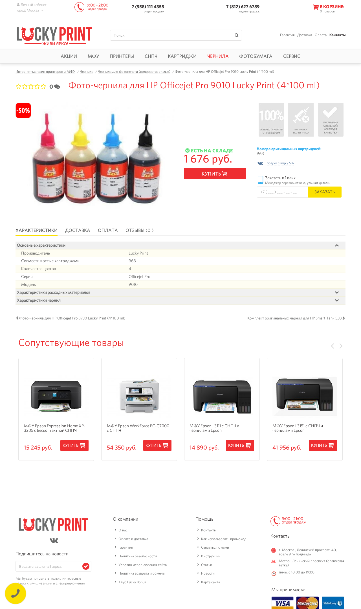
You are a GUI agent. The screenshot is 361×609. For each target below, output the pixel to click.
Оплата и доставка (133, 538)
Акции (69, 56)
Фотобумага (255, 56)
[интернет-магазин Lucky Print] (54, 35)
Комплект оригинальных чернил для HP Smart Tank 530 (294, 318)
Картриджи (182, 56)
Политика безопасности (137, 556)
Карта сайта (210, 582)
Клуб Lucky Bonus (132, 582)
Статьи (206, 564)
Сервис (291, 56)
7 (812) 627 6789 (242, 7)
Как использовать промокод (223, 538)
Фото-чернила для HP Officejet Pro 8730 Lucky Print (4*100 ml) (72, 318)
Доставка (304, 34)
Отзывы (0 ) (140, 230)
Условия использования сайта (142, 564)
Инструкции (210, 556)
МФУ (93, 56)
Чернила (218, 56)
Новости (208, 573)
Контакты (337, 34)
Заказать (324, 191)
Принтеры (122, 56)
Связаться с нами (215, 547)
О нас (122, 530)
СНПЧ (151, 56)
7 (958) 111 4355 (148, 7)
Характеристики (37, 230)
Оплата (321, 34)
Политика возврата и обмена (141, 573)
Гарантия (287, 34)
